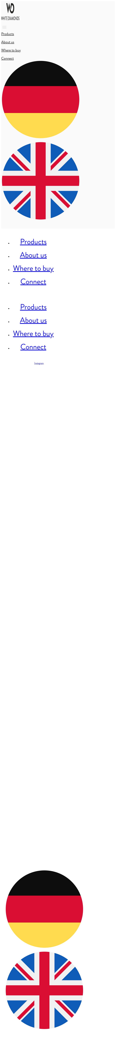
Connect (33, 281)
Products (33, 241)
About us (33, 254)
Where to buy (33, 268)
